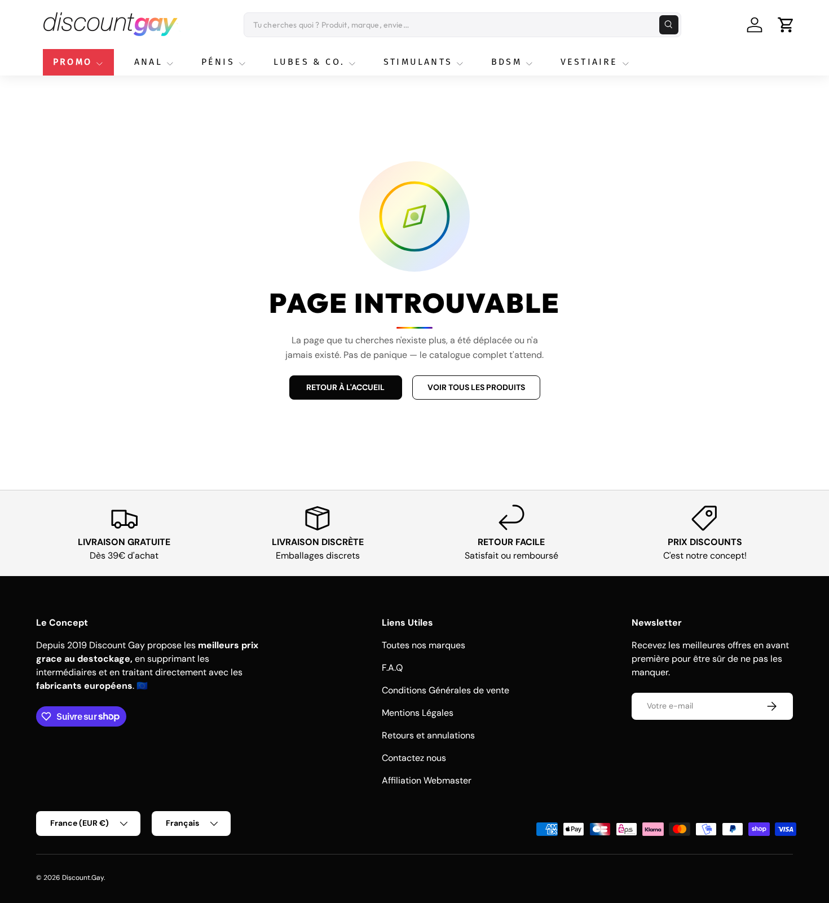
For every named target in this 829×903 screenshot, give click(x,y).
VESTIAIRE (589, 61)
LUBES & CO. (309, 61)
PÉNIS (218, 61)
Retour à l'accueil (345, 387)
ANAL (148, 61)
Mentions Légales (417, 713)
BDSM (506, 61)
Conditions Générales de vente (445, 690)
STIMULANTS (417, 61)
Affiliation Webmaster (426, 780)
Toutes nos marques (423, 645)
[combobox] (462, 24)
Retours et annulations (428, 735)
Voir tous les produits (476, 387)
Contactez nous (414, 758)
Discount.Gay (83, 877)
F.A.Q (392, 668)
